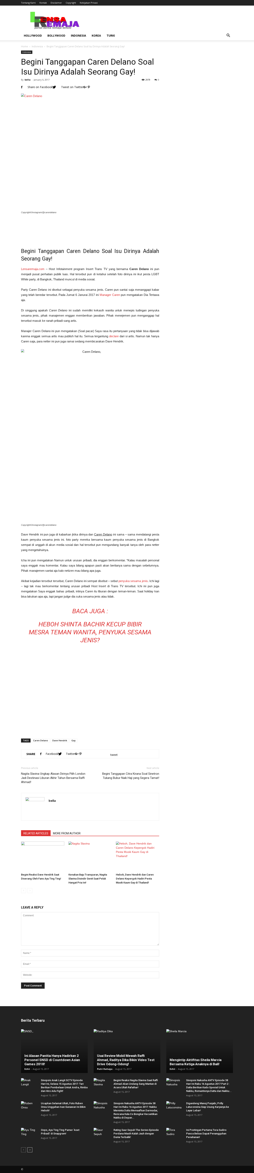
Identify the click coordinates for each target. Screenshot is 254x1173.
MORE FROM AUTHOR (67, 833)
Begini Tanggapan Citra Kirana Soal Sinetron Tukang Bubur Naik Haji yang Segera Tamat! (130, 776)
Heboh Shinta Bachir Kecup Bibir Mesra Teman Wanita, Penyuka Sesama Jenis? (90, 632)
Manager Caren (110, 294)
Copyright (71, 2)
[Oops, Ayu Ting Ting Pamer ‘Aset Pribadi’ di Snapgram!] (29, 1134)
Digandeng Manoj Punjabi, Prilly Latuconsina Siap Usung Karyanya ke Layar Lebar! (207, 1107)
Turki (111, 35)
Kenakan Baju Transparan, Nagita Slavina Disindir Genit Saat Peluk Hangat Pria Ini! (87, 878)
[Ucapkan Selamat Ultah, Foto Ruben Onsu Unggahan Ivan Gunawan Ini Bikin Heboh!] (29, 1107)
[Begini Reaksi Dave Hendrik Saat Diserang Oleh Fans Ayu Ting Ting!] (42, 856)
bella (28, 79)
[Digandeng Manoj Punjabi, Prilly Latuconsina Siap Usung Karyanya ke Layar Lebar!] (174, 1107)
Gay (73, 740)
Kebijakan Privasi (89, 2)
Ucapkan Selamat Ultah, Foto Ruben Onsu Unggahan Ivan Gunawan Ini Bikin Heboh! (63, 1107)
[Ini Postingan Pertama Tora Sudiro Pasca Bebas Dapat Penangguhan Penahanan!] (174, 1134)
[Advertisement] (90, 228)
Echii (27, 1068)
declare (114, 336)
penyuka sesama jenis (133, 581)
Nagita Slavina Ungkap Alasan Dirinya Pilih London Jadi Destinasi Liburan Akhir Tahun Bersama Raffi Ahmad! (53, 778)
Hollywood (33, 35)
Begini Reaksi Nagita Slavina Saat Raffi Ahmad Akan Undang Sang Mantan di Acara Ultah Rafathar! (136, 1084)
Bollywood (56, 35)
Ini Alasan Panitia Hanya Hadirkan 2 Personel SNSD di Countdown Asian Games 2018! (52, 1060)
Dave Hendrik (59, 740)
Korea (96, 35)
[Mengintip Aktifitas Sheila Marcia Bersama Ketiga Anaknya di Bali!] (199, 1051)
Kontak (43, 2)
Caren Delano (40, 740)
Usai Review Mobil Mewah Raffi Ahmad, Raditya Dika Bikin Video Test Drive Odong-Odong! (126, 1060)
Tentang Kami (28, 2)
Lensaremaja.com (32, 269)
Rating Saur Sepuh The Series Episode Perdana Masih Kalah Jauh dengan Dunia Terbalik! (136, 1133)
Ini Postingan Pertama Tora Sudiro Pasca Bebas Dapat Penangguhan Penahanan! (206, 1133)
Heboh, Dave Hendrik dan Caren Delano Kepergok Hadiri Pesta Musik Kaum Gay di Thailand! (135, 878)
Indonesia (78, 35)
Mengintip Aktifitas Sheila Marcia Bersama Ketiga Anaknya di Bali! (195, 1062)
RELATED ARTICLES (35, 833)
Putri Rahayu (105, 1068)
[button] (228, 35)
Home (24, 46)
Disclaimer (56, 2)
